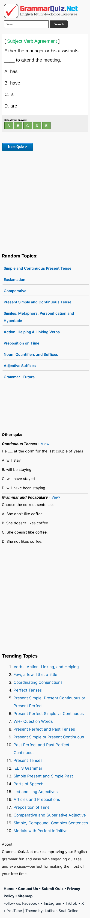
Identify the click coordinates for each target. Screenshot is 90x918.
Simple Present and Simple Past (43, 776)
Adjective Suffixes (20, 365)
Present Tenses (28, 760)
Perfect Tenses (28, 690)
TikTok (71, 903)
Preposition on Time (21, 343)
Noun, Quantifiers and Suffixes (31, 354)
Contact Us (28, 888)
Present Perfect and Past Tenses (44, 729)
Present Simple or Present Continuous (49, 737)
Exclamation (14, 279)
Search (59, 24)
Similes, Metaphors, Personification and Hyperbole (39, 317)
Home (9, 888)
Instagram (52, 903)
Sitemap (25, 896)
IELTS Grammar (28, 768)
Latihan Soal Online (61, 910)
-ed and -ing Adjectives (36, 791)
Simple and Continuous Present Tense (37, 268)
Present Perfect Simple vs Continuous (49, 713)
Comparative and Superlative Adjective (50, 815)
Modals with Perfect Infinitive (41, 830)
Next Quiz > (17, 147)
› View (43, 443)
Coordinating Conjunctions (38, 682)
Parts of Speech (28, 784)
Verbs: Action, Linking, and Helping (46, 666)
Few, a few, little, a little (35, 674)
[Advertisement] (45, 201)
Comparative (15, 290)
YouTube (14, 910)
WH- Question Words (33, 721)
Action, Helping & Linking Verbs (32, 332)
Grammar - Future (19, 377)
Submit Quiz (52, 888)
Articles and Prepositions (37, 799)
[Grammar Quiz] (41, 11)
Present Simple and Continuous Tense (37, 302)
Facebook (30, 903)
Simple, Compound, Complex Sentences (51, 823)
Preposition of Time (32, 807)
